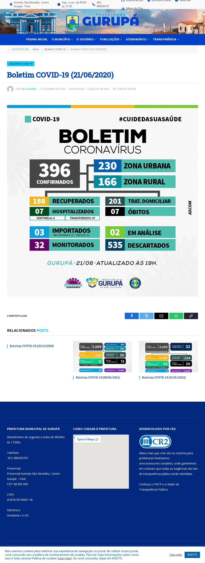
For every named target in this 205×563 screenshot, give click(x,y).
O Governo (84, 39)
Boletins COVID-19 (20, 63)
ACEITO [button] (192, 554)
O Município (61, 39)
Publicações (109, 39)
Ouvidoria (13, 515)
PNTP (158, 484)
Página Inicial (37, 39)
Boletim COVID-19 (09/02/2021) (98, 377)
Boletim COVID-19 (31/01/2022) (164, 377)
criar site (165, 453)
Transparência (164, 39)
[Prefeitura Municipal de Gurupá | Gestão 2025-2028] (102, 21)
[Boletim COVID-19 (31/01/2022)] (168, 356)
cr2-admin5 (28, 89)
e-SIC (25, 515)
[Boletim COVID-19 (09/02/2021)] (102, 356)
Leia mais (64, 558)
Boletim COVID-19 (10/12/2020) (32, 346)
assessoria (153, 463)
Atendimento (136, 39)
